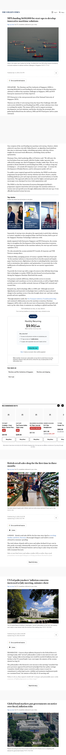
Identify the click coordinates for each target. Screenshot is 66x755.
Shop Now (9, 439)
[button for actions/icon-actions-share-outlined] (56, 73)
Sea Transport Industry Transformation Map (42, 299)
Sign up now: (10, 24)
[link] (11, 12)
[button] (54, 12)
